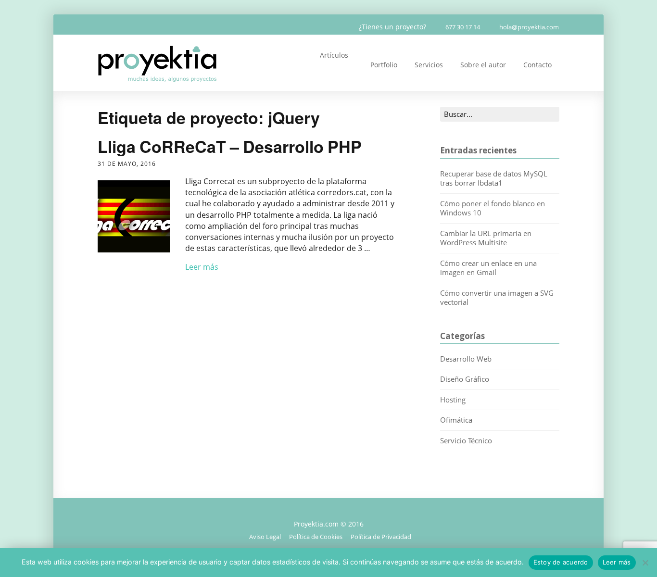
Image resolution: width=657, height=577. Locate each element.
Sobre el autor (483, 64)
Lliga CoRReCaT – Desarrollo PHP (230, 146)
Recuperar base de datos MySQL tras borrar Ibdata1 (493, 178)
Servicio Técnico (466, 440)
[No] (645, 562)
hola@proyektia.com (529, 27)
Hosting (453, 399)
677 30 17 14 (462, 27)
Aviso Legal (265, 536)
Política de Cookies (315, 536)
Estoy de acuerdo (560, 562)
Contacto (537, 64)
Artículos (334, 55)
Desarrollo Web (466, 359)
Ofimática (456, 420)
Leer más (201, 267)
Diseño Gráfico (464, 379)
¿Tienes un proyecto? (392, 26)
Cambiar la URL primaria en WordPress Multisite (485, 238)
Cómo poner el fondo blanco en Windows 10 (492, 208)
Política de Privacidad (381, 536)
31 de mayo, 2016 (127, 164)
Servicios (429, 64)
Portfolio (383, 64)
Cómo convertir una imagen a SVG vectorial (497, 297)
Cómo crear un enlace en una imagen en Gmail (488, 267)
